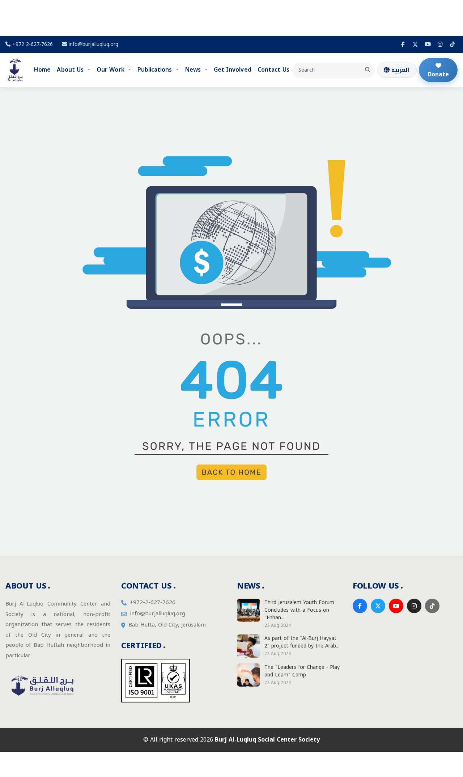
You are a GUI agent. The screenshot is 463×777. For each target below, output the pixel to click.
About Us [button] (71, 69)
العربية (400, 70)
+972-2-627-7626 (152, 602)
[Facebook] (403, 44)
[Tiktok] (452, 44)
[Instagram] (439, 44)
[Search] (367, 70)
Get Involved (232, 69)
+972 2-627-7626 (31, 44)
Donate (438, 74)
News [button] (194, 69)
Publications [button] (155, 69)
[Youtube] (427, 44)
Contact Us (273, 69)
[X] (415, 44)
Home (42, 69)
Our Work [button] (111, 69)
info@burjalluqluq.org (93, 44)
